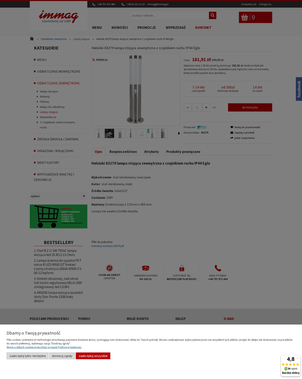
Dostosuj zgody (62, 356)
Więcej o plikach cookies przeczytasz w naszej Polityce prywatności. (44, 347)
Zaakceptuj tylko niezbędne (27, 356)
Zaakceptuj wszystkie (93, 356)
